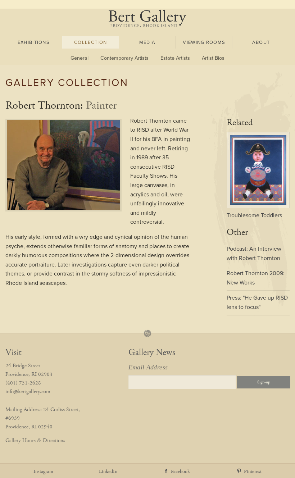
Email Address (148, 367)
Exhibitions (34, 42)
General (79, 58)
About (261, 42)
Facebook (179, 472)
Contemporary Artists (124, 58)
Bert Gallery (147, 18)
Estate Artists (175, 58)
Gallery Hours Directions (35, 440)
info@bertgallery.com (27, 391)
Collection (90, 42)
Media (147, 42)
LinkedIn (108, 472)
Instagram (43, 472)
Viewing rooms (204, 42)
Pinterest (252, 472)
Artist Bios (213, 58)
